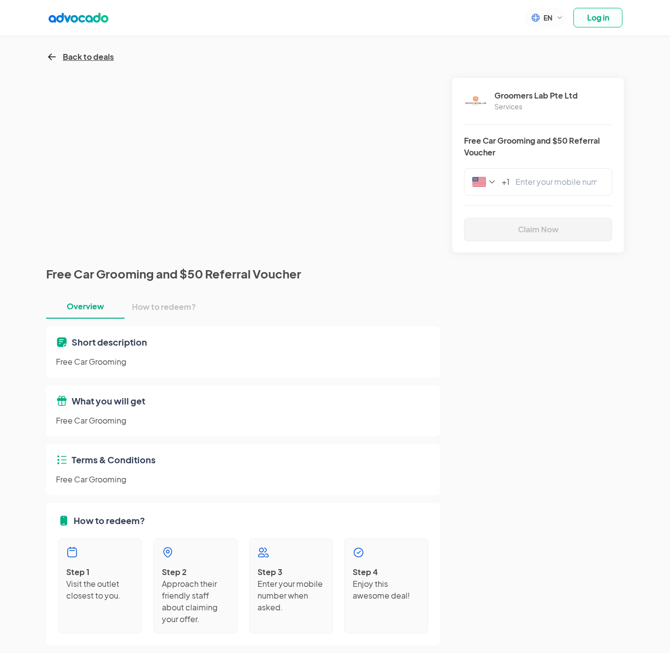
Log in (598, 17)
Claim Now (538, 229)
